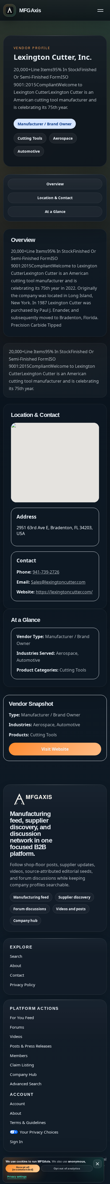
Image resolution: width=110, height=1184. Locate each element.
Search (16, 956)
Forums (17, 1027)
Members (19, 1055)
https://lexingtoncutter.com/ (64, 592)
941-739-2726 (46, 572)
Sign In (16, 1141)
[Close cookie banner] (97, 1164)
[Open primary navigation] (100, 10)
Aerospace (63, 138)
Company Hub (23, 1074)
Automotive (29, 151)
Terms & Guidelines (28, 1122)
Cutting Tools (30, 138)
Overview (55, 183)
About (15, 965)
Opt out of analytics (67, 1168)
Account (17, 1103)
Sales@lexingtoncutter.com (58, 582)
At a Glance (55, 211)
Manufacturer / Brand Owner (45, 123)
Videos (16, 1036)
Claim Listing (22, 1064)
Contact (17, 975)
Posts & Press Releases (31, 1046)
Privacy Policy (22, 984)
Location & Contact (55, 197)
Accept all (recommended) (22, 1168)
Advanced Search (25, 1083)
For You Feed (22, 1017)
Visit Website (55, 749)
